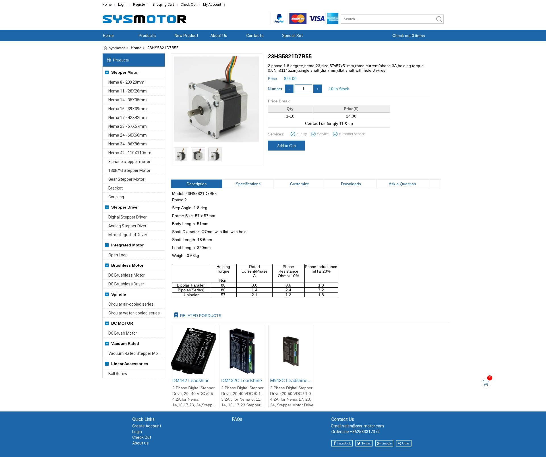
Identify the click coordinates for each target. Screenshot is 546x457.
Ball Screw (117, 373)
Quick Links (143, 419)
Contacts (255, 35)
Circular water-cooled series (134, 313)
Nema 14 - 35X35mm (127, 100)
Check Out (189, 5)
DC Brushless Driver (126, 284)
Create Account (146, 426)
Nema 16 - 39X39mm (127, 108)
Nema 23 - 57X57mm (127, 126)
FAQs (237, 419)
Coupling (116, 197)
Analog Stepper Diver (127, 226)
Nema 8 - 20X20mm (126, 82)
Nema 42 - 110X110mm (129, 153)
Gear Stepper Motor (126, 179)
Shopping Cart (163, 5)
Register (139, 5)
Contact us (315, 123)
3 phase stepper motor (129, 161)
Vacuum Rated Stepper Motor (135, 353)
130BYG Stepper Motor (129, 170)
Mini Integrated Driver (127, 234)
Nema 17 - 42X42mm (127, 117)
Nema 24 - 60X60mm (127, 135)
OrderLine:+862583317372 (355, 431)
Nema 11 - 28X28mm (127, 91)
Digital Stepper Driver (127, 217)
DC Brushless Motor (126, 275)
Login (122, 5)
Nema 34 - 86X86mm (127, 144)
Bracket (115, 188)
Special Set (292, 35)
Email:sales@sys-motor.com (357, 426)
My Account (212, 5)
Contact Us (342, 419)
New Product (186, 35)
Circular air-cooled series (131, 304)
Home (106, 5)
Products (147, 35)
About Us (218, 35)
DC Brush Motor (122, 333)
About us (140, 443)
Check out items (408, 35)
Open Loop (118, 255)
